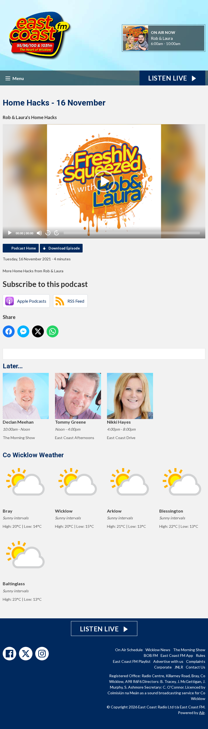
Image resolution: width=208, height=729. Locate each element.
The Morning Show (189, 649)
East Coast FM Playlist (132, 661)
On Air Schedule (129, 649)
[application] (104, 181)
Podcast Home (23, 248)
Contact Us (195, 667)
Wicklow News (157, 649)
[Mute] (39, 233)
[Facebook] (9, 653)
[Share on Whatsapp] (52, 331)
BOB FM (151, 655)
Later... (13, 366)
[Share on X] (38, 331)
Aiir (201, 712)
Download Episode (64, 248)
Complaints (195, 661)
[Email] (187, 44)
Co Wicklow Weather (33, 455)
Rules (200, 655)
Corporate (163, 667)
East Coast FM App (177, 655)
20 (48, 233)
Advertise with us (168, 661)
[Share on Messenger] (23, 331)
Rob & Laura (162, 38)
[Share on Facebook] (9, 331)
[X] (25, 653)
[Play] (9, 233)
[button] (104, 181)
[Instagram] (42, 653)
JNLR (178, 667)
